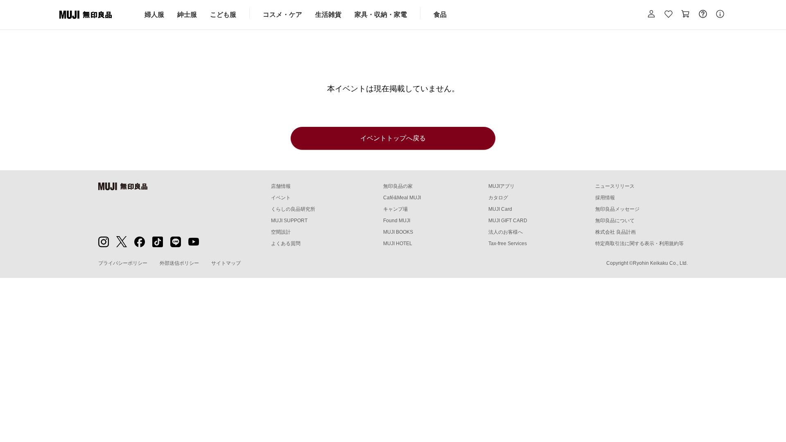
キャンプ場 (395, 209)
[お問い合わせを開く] (702, 14)
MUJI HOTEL (397, 243)
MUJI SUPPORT (289, 220)
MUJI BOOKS (398, 232)
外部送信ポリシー (179, 263)
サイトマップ (226, 263)
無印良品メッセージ (617, 209)
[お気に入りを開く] (668, 14)
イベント (281, 198)
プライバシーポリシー (122, 263)
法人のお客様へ (505, 232)
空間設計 (281, 232)
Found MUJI (396, 220)
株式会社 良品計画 (615, 232)
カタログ (498, 198)
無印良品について (615, 220)
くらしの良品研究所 (293, 209)
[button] (651, 14)
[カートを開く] (685, 14)
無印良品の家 (398, 186)
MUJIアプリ (501, 186)
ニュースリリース (615, 186)
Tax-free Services (507, 243)
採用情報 (605, 198)
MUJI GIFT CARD (507, 220)
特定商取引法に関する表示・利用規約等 (639, 243)
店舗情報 (281, 186)
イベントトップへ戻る (393, 138)
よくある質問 (285, 243)
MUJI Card (500, 209)
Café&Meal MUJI (402, 198)
